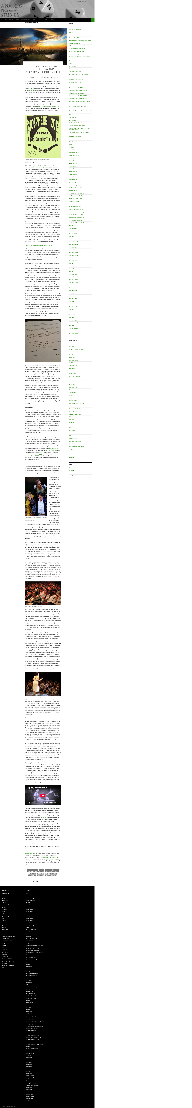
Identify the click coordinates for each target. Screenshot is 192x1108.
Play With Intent (32, 455)
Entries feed (72, 470)
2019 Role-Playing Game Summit (77, 125)
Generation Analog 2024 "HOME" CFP (78, 90)
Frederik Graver (34, 167)
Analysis (71, 32)
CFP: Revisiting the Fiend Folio (76, 51)
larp (31, 873)
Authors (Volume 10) (74, 152)
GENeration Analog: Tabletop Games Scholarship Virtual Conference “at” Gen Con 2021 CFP (80, 111)
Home (6, 19)
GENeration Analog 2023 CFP (76, 85)
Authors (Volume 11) (74, 155)
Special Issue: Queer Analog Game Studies (79, 139)
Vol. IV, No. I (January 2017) (75, 198)
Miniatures (71, 416)
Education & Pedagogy (74, 376)
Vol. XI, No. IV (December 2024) (76, 222)
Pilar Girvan (72, 427)
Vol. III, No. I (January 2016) (75, 195)
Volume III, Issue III (73, 255)
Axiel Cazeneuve (73, 352)
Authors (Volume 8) (73, 177)
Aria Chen (71, 346)
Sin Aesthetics (51, 859)
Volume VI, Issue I (73, 295)
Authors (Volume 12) (74, 158)
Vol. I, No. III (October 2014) (75, 187)
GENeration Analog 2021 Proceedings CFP (79, 74)
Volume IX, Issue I (73, 274)
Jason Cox (71, 395)
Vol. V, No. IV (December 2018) (76, 212)
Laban (56, 871)
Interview (71, 389)
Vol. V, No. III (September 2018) (76, 209)
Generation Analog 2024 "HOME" (77, 87)
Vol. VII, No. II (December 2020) (76, 217)
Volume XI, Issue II (73, 322)
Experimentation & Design (75, 37)
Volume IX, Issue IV (73, 285)
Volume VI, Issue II (73, 298)
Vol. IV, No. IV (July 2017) (75, 204)
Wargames (71, 457)
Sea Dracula (43, 817)
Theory (71, 454)
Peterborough (32, 875)
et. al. (70, 381)
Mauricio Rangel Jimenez (75, 414)
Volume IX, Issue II (73, 276)
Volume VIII (72, 304)
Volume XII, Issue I (73, 328)
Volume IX (71, 271)
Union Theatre (32, 90)
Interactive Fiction (73, 387)
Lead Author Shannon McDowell (76, 403)
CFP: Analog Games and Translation (77, 45)
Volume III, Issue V (73, 260)
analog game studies (32, 869)
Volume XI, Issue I (73, 320)
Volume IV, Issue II (73, 266)
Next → (38, 881)
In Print (17, 19)
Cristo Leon (72, 371)
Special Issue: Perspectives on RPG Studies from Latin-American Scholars (80, 135)
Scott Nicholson (73, 438)
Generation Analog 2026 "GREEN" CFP (78, 98)
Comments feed (73, 473)
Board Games (72, 354)
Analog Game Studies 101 (75, 29)
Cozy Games (72, 368)
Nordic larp (41, 106)
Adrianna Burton (73, 344)
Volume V (71, 287)
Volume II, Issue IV (73, 244)
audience (41, 869)
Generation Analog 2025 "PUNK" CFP (78, 95)
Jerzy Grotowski (49, 871)
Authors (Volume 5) (73, 168)
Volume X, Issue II (73, 314)
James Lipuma (72, 392)
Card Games (72, 362)
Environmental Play (73, 379)
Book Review (72, 357)
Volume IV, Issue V (73, 268)
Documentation (73, 35)
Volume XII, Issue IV (73, 333)
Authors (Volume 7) (73, 174)
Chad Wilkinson (73, 365)
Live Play (71, 406)
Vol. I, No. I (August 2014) (75, 185)
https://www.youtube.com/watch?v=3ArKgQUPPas (38, 245)
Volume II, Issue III (73, 241)
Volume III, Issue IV (73, 258)
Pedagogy (71, 422)
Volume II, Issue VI (73, 247)
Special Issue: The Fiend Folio (76, 141)
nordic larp (47, 873)
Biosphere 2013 (49, 869)
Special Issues (72, 66)
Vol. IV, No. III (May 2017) (75, 201)
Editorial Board (72, 182)
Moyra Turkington (45, 77)
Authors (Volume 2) (73, 160)
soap (47, 875)
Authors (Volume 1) (73, 149)
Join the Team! (72, 117)
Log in (70, 467)
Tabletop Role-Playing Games (76, 452)
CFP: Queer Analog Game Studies (77, 48)
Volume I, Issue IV (73, 231)
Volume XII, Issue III (73, 331)
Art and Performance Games (76, 349)
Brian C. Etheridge (73, 360)
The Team (34, 19)
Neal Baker (71, 419)
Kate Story (43, 167)
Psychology (72, 430)
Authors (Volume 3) (73, 163)
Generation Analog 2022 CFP (76, 79)
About (40, 19)
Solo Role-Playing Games (75, 441)
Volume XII (71, 325)
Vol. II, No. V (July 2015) (74, 190)
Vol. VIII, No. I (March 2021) (75, 220)
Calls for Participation (74, 43)
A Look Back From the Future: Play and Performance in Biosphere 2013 (43, 70)
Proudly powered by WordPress (8, 1106)
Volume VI (71, 293)
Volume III (71, 249)
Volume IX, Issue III (73, 279)
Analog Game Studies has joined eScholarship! (80, 40)
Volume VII (71, 301)
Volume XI (71, 317)
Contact (53, 19)
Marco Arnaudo (73, 411)
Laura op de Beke (73, 400)
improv (35, 871)
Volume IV (71, 263)
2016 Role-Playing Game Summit (77, 122)
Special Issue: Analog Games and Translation (79, 132)
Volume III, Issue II (73, 252)
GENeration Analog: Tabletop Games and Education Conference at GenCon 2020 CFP (79, 107)
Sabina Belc (72, 435)
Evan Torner (72, 384)
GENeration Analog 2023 (75, 82)
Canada (30, 871)
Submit (46, 19)
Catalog (11, 19)
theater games (53, 875)
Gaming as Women (46, 857)
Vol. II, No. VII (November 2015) (76, 193)
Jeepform (54, 106)
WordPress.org (72, 475)
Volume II (71, 236)
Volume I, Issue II (73, 228)
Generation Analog (25, 19)
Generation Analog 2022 (75, 77)
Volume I (71, 225)
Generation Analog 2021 (75, 71)
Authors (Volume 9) (73, 179)
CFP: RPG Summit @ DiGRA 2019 (77, 54)
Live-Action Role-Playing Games (43, 63)
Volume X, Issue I (73, 312)
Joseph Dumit (72, 398)
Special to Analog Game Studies (76, 446)
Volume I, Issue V (73, 233)
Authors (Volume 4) (73, 166)
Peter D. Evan (72, 425)
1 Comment (55, 77)
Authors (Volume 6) (73, 171)
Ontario (54, 873)
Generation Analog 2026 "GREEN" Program (79, 101)
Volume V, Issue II (73, 290)
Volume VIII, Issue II (73, 306)
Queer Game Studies (74, 433)
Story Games (72, 449)
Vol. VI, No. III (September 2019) (76, 214)
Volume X (71, 309)
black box (46, 106)
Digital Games (72, 373)
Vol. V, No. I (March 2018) (75, 206)
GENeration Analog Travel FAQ (76, 104)
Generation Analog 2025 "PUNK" (77, 93)
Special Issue (72, 443)
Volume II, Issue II (73, 239)
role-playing (41, 875)
